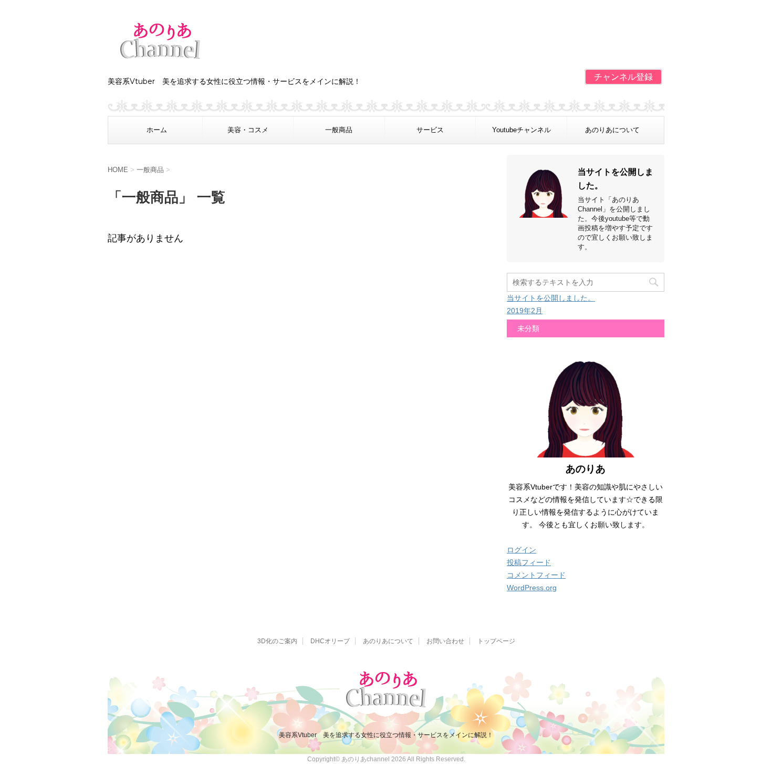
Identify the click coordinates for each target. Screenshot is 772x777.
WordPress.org (532, 587)
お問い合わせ (445, 641)
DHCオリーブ (330, 641)
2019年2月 (525, 310)
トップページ (496, 641)
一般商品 (338, 130)
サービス (430, 130)
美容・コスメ (247, 130)
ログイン (521, 550)
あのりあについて (612, 130)
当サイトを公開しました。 (551, 298)
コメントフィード (536, 575)
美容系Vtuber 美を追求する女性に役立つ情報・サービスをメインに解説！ (386, 735)
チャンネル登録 (623, 76)
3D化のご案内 (277, 641)
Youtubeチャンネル (521, 130)
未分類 (528, 328)
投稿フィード (529, 562)
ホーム (157, 130)
